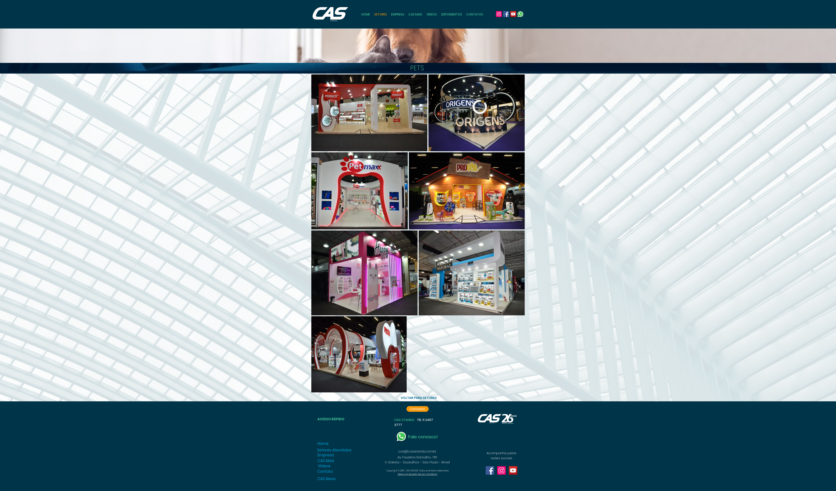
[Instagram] (499, 14)
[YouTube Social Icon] (513, 470)
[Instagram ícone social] (501, 470)
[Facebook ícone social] (490, 470)
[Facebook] (506, 14)
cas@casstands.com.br (417, 451)
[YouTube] (513, 14)
